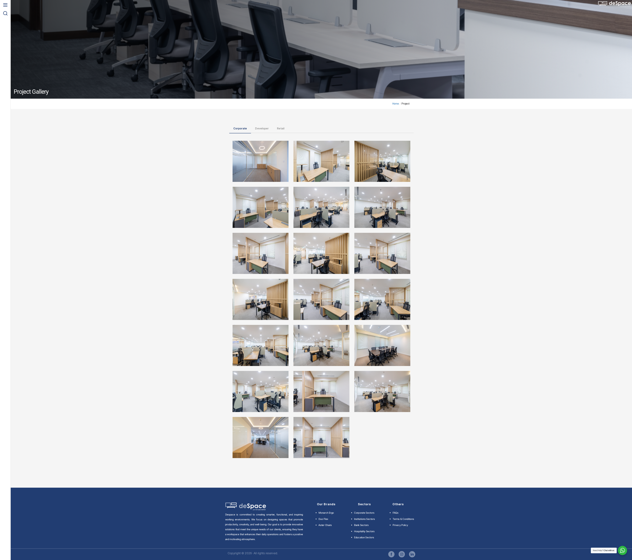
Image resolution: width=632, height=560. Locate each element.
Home (395, 103)
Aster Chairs (325, 525)
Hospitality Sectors (364, 531)
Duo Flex (323, 519)
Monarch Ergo (326, 512)
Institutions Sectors (364, 519)
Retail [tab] (280, 128)
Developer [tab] (262, 128)
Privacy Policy (400, 525)
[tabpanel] (321, 297)
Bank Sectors (361, 525)
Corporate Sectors (364, 512)
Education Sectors (364, 537)
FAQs (395, 512)
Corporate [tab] (240, 128)
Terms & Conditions (403, 519)
